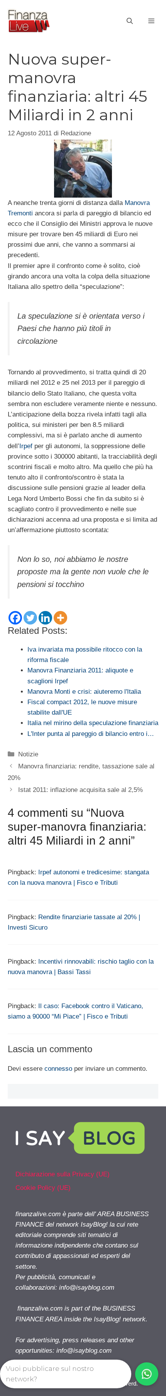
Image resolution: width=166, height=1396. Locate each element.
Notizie (28, 754)
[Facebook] (15, 618)
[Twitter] (30, 618)
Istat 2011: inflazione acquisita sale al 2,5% (80, 790)
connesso (58, 1068)
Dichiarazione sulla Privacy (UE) (62, 1174)
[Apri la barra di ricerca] (130, 21)
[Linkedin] (45, 618)
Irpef (25, 446)
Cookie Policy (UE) (43, 1187)
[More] (60, 618)
